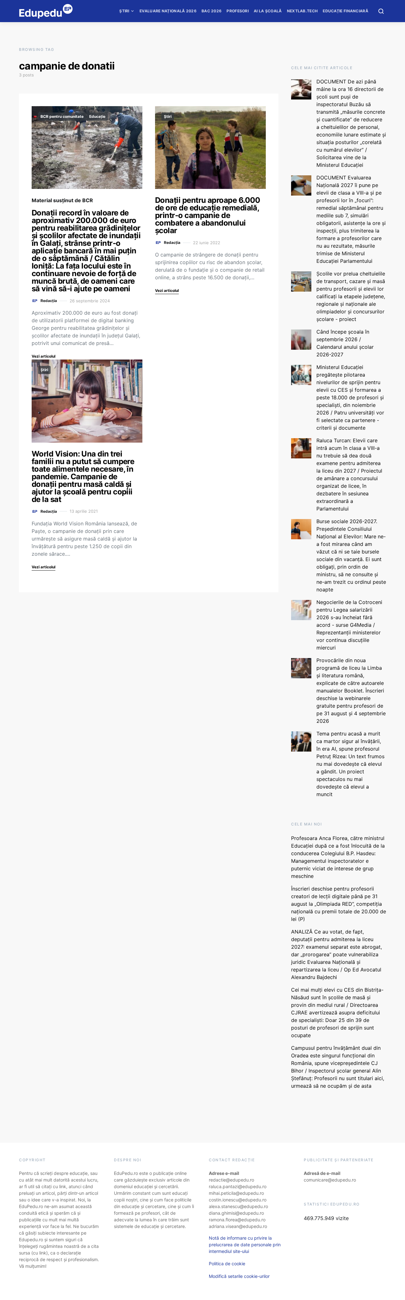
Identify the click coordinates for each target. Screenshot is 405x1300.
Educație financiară (345, 11)
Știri (124, 11)
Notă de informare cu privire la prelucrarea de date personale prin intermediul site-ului (245, 1244)
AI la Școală (268, 11)
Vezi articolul (43, 356)
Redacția (48, 300)
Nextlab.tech (302, 11)
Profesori (238, 11)
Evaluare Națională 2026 (168, 11)
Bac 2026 (211, 11)
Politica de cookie (227, 1263)
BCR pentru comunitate (62, 116)
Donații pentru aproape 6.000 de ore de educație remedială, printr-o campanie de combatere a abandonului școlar (207, 215)
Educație (97, 116)
